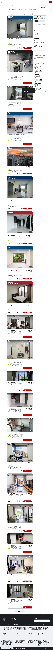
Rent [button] (13, 1)
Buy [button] (10, 1)
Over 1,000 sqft (40, 80)
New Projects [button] (21, 1)
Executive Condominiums (33, 629)
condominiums (22, 629)
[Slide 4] (19, 36)
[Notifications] (48, 2)
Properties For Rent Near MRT (19, 642)
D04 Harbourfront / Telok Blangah (42, 641)
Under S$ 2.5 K (36, 71)
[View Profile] (12, 17)
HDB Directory (17, 635)
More (33, 1)
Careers (4, 620)
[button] (36, 27)
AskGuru (4, 634)
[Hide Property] (29, 19)
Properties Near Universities (30, 641)
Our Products (5, 619)
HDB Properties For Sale (29, 635)
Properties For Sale (29, 633)
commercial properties (43, 629)
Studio (35, 67)
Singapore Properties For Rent (42, 634)
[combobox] (23, 7)
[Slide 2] (18, 460)
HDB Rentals (39, 635)
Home (8, 5)
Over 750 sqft (36, 80)
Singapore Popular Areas (42, 640)
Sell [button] (16, 1)
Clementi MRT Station (37, 85)
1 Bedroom (38, 67)
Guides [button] (30, 1)
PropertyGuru (5, 633)
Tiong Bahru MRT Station (37, 84)
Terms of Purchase (22, 648)
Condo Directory (17, 634)
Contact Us (13, 617)
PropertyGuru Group (6, 617)
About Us (4, 618)
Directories (16, 633)
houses (38, 629)
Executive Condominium (37, 57)
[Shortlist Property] (31, 19)
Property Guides (5, 635)
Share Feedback (14, 619)
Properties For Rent (41, 633)
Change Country (36, 617)
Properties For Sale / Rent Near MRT (20, 640)
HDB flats (29, 629)
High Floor (35, 89)
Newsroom (13, 618)
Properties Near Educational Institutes (32, 640)
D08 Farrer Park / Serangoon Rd (42, 644)
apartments (25, 629)
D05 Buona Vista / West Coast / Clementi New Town (43, 643)
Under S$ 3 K (40, 71)
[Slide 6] (21, 36)
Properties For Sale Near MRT (19, 641)
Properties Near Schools (29, 642)
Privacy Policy (10, 644)
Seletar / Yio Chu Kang (37, 75)
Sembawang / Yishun (37, 76)
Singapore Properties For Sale (30, 634)
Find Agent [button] (26, 1)
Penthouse (39, 89)
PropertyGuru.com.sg (6, 627)
